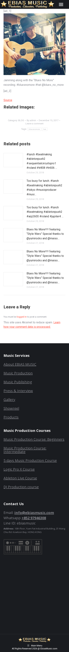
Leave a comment (34, 123)
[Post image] (13, 160)
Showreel (11, 408)
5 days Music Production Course (30, 460)
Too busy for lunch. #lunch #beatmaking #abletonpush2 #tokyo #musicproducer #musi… (44, 187)
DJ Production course (21, 487)
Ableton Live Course (20, 478)
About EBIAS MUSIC (20, 364)
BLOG (21, 120)
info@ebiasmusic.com (34, 512)
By (31, 120)
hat (44, 129)
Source (8, 100)
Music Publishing (18, 382)
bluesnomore (34, 129)
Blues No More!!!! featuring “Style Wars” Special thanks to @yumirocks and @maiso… (45, 234)
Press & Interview (18, 390)
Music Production (18, 373)
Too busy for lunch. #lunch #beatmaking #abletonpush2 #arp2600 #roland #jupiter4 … (45, 212)
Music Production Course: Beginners (34, 439)
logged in (22, 316)
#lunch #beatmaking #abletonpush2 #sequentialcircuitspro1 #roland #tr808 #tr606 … (42, 161)
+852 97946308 (34, 518)
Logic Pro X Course (19, 469)
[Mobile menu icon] (61, 4)
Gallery (9, 399)
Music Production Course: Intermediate (25, 450)
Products (11, 417)
